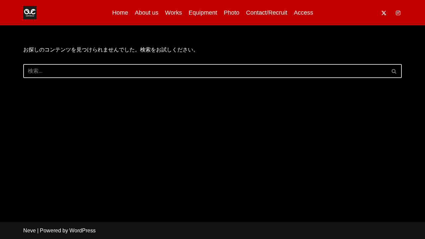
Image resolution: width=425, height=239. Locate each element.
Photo (231, 12)
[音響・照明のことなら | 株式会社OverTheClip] (30, 12)
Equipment (203, 12)
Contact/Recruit (266, 12)
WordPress (82, 230)
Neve (29, 230)
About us (146, 12)
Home (120, 12)
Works (173, 12)
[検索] (394, 71)
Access (303, 12)
